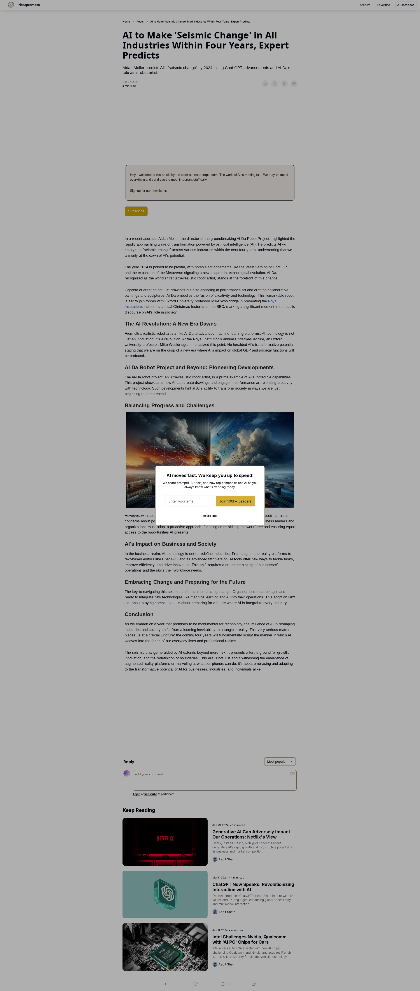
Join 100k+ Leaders (235, 501)
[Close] (257, 472)
